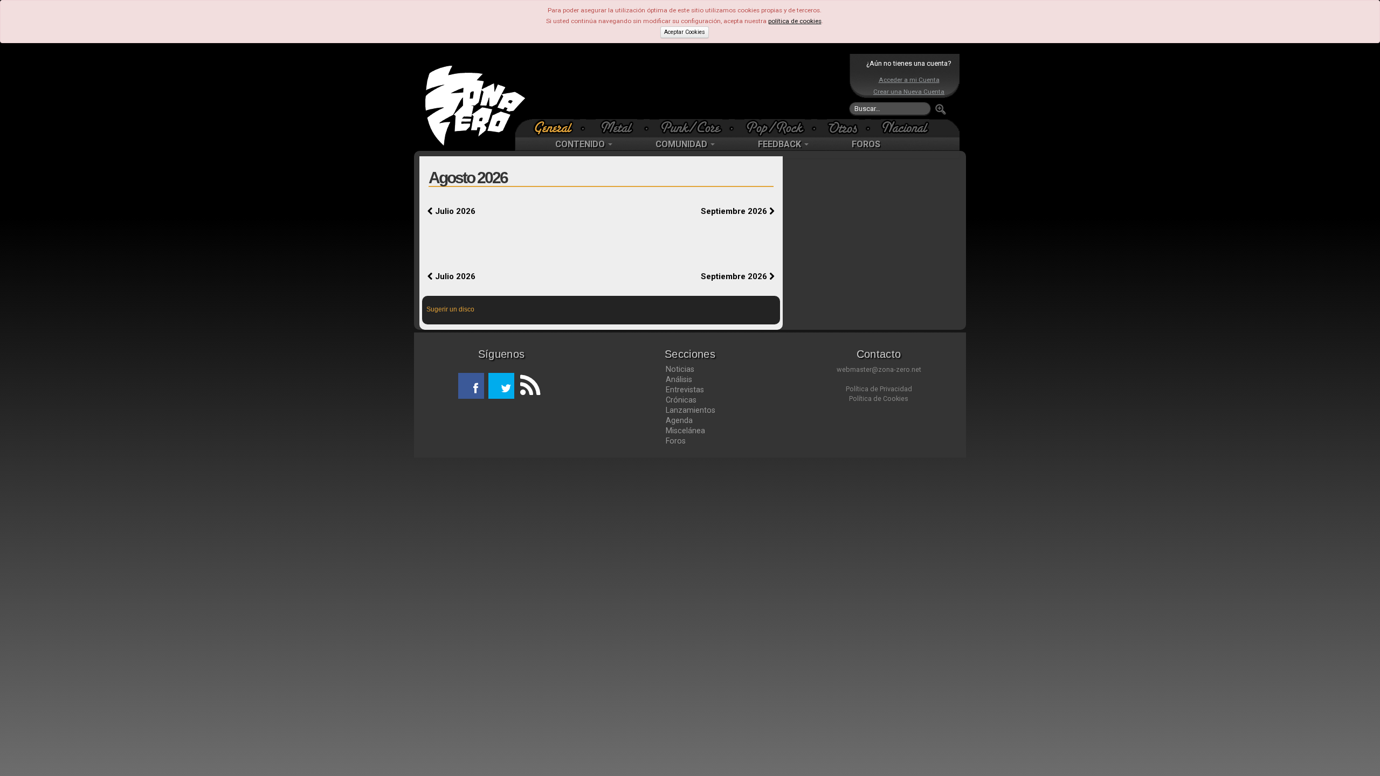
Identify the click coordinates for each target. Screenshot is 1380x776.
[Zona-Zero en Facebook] (471, 386)
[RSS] (527, 386)
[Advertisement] (687, 86)
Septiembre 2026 (735, 211)
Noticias (680, 369)
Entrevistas (685, 389)
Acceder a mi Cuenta (909, 80)
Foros (676, 440)
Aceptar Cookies (684, 32)
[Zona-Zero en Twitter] (501, 386)
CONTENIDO (581, 144)
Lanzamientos (690, 410)
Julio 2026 (454, 211)
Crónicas (681, 400)
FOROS (866, 144)
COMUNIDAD (682, 144)
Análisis (679, 379)
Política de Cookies (878, 398)
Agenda (679, 420)
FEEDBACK (780, 144)
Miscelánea (685, 430)
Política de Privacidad (879, 389)
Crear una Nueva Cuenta (908, 91)
